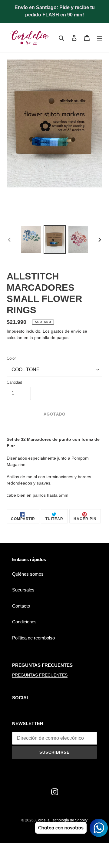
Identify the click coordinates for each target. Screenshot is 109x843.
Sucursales (23, 589)
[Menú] (99, 37)
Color (11, 358)
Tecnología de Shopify (69, 820)
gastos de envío (66, 331)
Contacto (21, 605)
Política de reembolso (33, 637)
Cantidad (14, 382)
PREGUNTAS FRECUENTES (40, 675)
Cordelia (42, 820)
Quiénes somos (28, 574)
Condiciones (24, 621)
